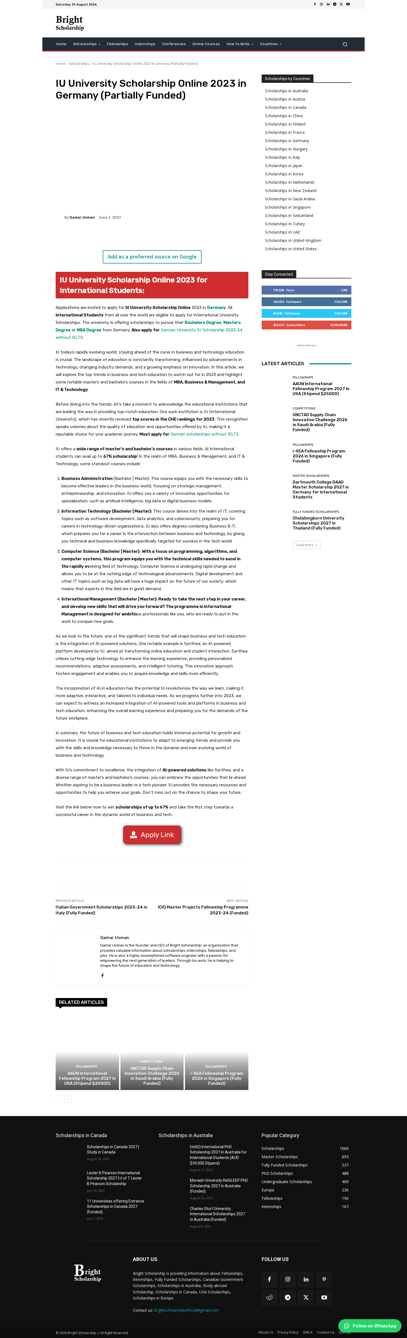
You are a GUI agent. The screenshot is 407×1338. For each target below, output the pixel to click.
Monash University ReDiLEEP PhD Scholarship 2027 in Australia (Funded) (219, 1185)
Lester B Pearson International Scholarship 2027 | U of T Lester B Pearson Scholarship (114, 1178)
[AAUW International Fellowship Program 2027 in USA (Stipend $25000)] (87, 1052)
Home (60, 63)
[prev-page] (59, 1099)
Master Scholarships (311, 475)
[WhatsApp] (133, 236)
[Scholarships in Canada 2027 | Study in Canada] (69, 1153)
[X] (341, 4)
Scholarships (79, 63)
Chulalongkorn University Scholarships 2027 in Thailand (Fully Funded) (318, 523)
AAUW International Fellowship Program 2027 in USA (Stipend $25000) (87, 1078)
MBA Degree (89, 330)
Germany (216, 307)
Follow (340, 302)
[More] (147, 236)
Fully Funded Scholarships (316, 511)
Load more (304, 545)
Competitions (151, 1061)
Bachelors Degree (203, 322)
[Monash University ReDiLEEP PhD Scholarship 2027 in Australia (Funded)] (172, 1187)
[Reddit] (269, 1298)
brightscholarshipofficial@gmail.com (186, 1310)
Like (344, 290)
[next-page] (68, 1099)
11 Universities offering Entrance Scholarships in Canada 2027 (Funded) (115, 1206)
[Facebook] (314, 4)
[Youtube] (348, 4)
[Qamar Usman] (60, 217)
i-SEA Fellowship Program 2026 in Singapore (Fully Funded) (216, 1078)
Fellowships (86, 1066)
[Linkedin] (328, 4)
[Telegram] (334, 4)
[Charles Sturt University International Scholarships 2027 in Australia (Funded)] (172, 1215)
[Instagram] (321, 4)
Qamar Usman (82, 217)
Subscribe (338, 325)
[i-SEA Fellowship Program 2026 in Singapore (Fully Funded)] (216, 1052)
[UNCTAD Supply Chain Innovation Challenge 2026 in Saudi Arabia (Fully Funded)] (152, 1052)
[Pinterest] (121, 236)
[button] (344, 44)
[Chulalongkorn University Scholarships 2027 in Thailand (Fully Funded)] (275, 520)
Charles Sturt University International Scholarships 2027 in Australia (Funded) (217, 1214)
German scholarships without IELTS (205, 434)
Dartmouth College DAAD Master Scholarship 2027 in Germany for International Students (321, 490)
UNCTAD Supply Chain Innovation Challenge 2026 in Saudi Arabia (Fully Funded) (152, 1076)
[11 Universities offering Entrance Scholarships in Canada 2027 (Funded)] (69, 1208)
